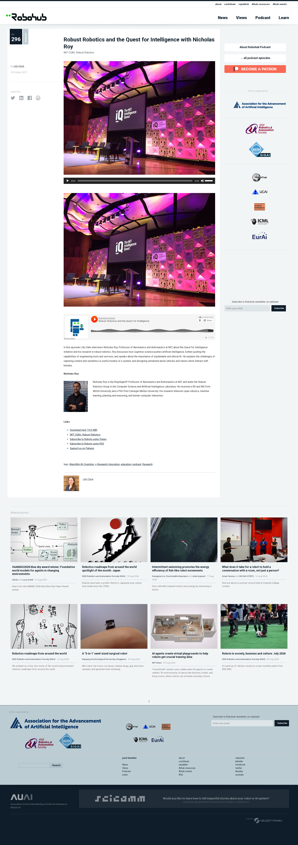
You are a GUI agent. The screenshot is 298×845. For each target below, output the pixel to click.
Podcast (262, 18)
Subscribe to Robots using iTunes (88, 439)
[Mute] (202, 180)
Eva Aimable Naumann (177, 576)
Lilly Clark (19, 66)
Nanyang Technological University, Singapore (104, 659)
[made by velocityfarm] (264, 820)
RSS (181, 774)
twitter (238, 768)
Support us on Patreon (82, 448)
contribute (230, 4)
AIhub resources (261, 4)
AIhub (15, 579)
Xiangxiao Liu (158, 576)
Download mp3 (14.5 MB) (83, 430)
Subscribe (279, 308)
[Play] (67, 180)
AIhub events (280, 4)
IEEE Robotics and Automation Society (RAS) (103, 576)
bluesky (239, 771)
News (223, 18)
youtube (239, 774)
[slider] (209, 180)
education (126, 464)
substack (239, 758)
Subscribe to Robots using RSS (87, 443)
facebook (240, 764)
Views (241, 18)
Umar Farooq (228, 576)
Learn (284, 18)
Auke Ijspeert (198, 576)
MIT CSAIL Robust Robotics (79, 52)
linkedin (239, 761)
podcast (136, 464)
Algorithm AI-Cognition (82, 464)
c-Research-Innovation (107, 464)
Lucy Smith (28, 579)
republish (244, 4)
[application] (139, 181)
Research (147, 464)
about (218, 4)
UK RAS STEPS (246, 576)
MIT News (157, 662)
